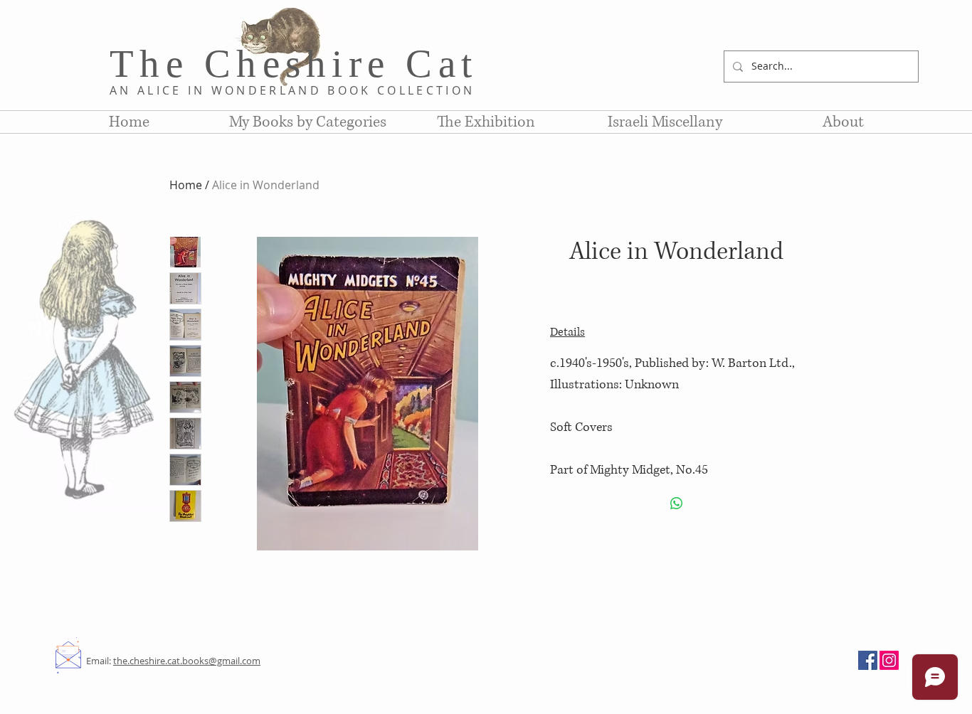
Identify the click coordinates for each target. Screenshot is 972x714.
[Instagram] (889, 660)
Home (185, 185)
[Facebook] (867, 660)
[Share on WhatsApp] (676, 503)
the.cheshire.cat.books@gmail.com (186, 660)
